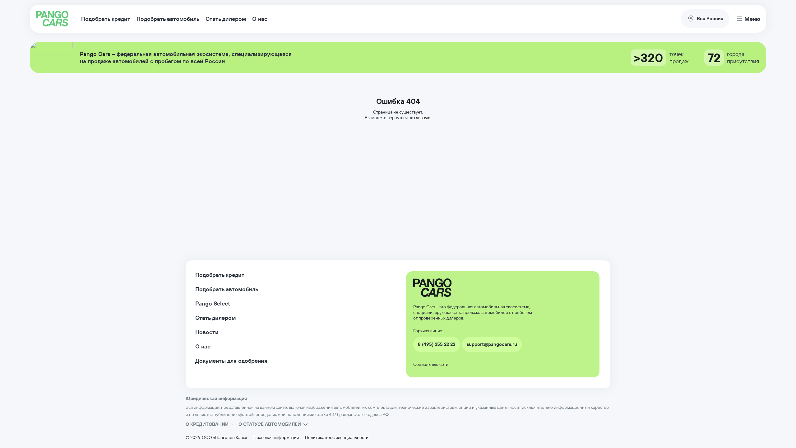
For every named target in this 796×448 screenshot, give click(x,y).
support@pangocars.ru (492, 344)
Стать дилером (226, 18)
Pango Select (212, 303)
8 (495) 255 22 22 (436, 344)
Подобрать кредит (105, 18)
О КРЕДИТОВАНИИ (207, 424)
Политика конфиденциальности (336, 437)
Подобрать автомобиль (168, 18)
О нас (259, 18)
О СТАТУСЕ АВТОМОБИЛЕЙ (269, 424)
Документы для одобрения (231, 360)
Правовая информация (276, 437)
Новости (207, 332)
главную (422, 117)
